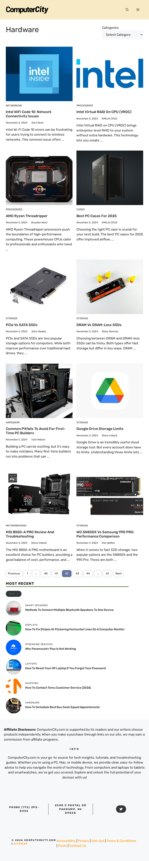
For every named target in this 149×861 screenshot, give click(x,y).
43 (77, 573)
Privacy (83, 841)
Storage (11, 318)
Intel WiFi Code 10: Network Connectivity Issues (28, 114)
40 (46, 573)
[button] (127, 10)
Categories (110, 28)
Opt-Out (97, 841)
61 (107, 573)
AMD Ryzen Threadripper (27, 216)
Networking (14, 105)
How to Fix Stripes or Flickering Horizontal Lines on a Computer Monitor (75, 629)
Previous (14, 573)
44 (88, 573)
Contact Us (77, 846)
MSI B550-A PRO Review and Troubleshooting (30, 534)
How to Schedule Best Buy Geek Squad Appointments (62, 707)
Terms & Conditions (121, 841)
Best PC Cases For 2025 (96, 216)
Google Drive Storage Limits (100, 429)
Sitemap (21, 843)
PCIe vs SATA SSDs (22, 325)
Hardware (13, 422)
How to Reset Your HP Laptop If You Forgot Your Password (65, 668)
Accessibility (66, 841)
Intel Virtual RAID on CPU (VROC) (104, 112)
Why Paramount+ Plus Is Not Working (50, 649)
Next (118, 573)
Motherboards (16, 525)
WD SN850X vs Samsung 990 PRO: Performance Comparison (105, 534)
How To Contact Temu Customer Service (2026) (58, 687)
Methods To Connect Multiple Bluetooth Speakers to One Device (69, 610)
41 (56, 573)
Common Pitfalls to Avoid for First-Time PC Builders (36, 431)
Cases (80, 209)
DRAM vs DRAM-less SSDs (99, 325)
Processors (84, 105)
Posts (62, 846)
